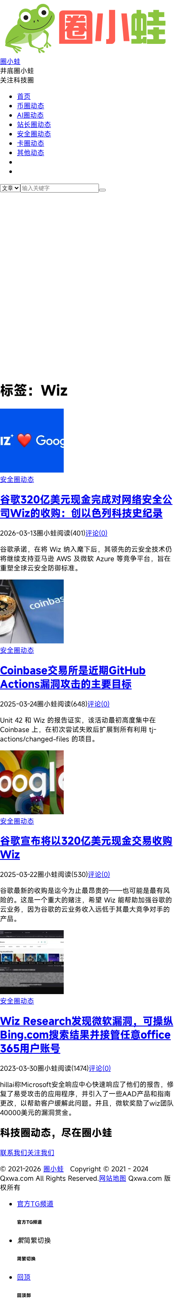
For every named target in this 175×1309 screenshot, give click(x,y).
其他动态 (30, 152)
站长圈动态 (34, 124)
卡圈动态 (30, 143)
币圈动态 (30, 105)
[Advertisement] (87, 284)
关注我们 (40, 1152)
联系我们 (13, 1152)
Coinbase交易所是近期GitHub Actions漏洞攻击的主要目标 (73, 677)
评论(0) (96, 533)
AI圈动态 (30, 115)
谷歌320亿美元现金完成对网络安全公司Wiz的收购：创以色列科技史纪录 (86, 506)
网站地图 (112, 1178)
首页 (24, 96)
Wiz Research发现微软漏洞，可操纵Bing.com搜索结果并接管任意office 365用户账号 (86, 1034)
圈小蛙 (53, 1168)
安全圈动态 (34, 133)
